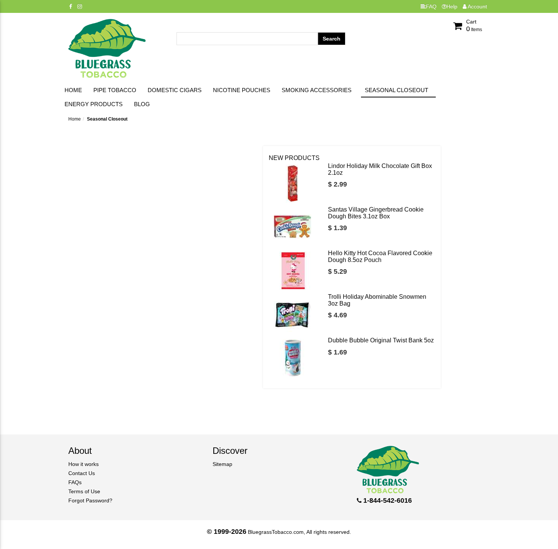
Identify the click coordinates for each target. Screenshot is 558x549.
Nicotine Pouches (241, 90)
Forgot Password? (90, 500)
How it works (83, 464)
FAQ (431, 6)
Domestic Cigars (175, 90)
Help (451, 6)
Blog (142, 104)
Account (477, 6)
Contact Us (81, 473)
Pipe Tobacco (114, 90)
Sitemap (222, 464)
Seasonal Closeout (396, 90)
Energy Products (94, 104)
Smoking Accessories (317, 90)
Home (73, 90)
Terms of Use (84, 491)
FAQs (75, 482)
